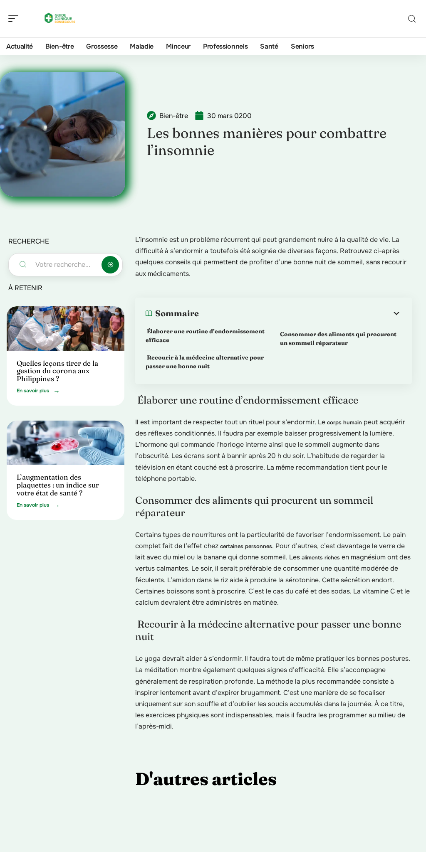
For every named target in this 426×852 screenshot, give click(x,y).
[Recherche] (412, 18)
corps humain (344, 422)
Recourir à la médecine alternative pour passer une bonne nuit (205, 362)
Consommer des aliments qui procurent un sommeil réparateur (338, 338)
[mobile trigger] (15, 18)
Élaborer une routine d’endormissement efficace (205, 336)
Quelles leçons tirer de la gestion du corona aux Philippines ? (57, 371)
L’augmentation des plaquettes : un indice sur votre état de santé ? (58, 485)
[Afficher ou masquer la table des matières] (300, 313)
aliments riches (321, 557)
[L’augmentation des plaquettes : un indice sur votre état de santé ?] (65, 443)
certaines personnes (246, 546)
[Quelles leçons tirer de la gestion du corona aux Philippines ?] (65, 328)
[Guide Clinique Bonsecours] (59, 18)
